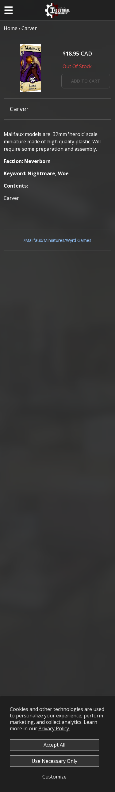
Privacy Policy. (54, 728)
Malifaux (33, 240)
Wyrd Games (78, 240)
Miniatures (54, 240)
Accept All (54, 744)
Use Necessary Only (54, 761)
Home (10, 28)
